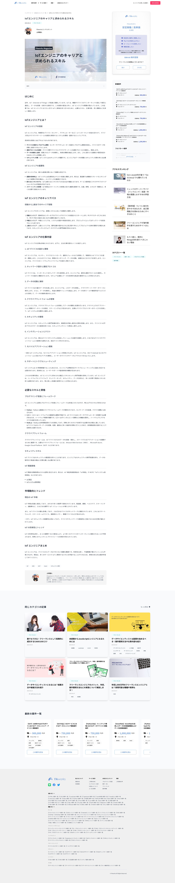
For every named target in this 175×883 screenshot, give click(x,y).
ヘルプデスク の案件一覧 (73, 846)
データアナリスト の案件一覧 (73, 865)
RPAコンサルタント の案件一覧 (112, 838)
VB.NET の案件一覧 (97, 804)
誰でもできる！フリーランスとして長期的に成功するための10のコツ (45, 640)
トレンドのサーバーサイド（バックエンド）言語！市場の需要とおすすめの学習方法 (138, 193)
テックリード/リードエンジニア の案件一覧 (60, 828)
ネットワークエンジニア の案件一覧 (87, 814)
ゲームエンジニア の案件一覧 (76, 820)
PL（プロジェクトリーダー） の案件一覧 (83, 828)
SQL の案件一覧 (72, 802)
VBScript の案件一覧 (74, 804)
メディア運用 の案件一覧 (88, 859)
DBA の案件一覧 (72, 814)
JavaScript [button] (81, 648)
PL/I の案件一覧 (108, 804)
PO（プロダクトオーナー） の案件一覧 (59, 832)
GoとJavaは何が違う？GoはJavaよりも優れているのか (137, 177)
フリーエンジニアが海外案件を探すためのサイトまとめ (138, 225)
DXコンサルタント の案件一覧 (80, 840)
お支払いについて (93, 786)
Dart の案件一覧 (103, 800)
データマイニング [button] (128, 650)
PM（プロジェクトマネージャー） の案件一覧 (60, 830)
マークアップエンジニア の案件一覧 (58, 820)
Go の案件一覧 (53, 800)
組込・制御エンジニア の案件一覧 (57, 822)
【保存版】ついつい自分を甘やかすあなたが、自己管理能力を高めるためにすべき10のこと (138, 210)
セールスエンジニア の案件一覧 (68, 818)
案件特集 (105, 788)
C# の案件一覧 (53, 802)
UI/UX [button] (89, 648)
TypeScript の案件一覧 (89, 796)
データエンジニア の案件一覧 (56, 865)
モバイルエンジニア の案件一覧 (57, 812)
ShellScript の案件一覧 (119, 804)
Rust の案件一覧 (122, 798)
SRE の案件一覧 (121, 812)
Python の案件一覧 (78, 798)
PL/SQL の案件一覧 (83, 802)
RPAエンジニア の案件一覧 (92, 820)
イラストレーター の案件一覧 (56, 852)
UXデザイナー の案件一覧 (70, 854)
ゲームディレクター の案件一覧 (95, 832)
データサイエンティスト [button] (119, 648)
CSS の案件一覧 (64, 796)
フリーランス (106, 786)
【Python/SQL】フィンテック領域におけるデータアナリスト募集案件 (96, 726)
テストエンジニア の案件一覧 (85, 818)
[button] (32, 635)
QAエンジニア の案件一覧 (101, 818)
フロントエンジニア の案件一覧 (75, 816)
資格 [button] (145, 650)
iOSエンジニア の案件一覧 (73, 812)
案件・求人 (105, 784)
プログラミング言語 (107, 781)
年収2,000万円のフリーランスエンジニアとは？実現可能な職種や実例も (130, 686)
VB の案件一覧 (62, 804)
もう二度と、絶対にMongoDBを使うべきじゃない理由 (137, 240)
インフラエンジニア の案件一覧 (107, 812)
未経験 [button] (72, 648)
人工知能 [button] (131, 648)
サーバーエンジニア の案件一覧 (57, 816)
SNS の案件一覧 (63, 859)
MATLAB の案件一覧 (101, 798)
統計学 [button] (139, 648)
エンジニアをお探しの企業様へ (140, 3)
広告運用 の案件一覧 (74, 859)
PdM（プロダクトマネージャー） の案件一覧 (85, 830)
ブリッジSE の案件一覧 (107, 820)
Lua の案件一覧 (93, 800)
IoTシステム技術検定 (33, 482)
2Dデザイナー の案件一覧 (72, 852)
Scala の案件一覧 (63, 800)
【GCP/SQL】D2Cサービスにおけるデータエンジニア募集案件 (66, 725)
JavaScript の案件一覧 (75, 796)
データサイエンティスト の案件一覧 (91, 865)
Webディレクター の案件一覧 (78, 832)
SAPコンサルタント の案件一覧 (94, 838)
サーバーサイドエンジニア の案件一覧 (94, 816)
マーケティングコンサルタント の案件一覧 (59, 840)
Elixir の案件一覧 (112, 798)
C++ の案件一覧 (62, 802)
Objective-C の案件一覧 (106, 802)
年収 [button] (72, 696)
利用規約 (77, 784)
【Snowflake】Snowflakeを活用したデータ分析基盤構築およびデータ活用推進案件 (125, 726)
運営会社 (77, 781)
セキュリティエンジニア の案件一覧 (107, 814)
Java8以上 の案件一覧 (115, 796)
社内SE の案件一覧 (54, 818)
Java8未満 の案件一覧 (102, 796)
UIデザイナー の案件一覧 (55, 854)
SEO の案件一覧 (53, 859)
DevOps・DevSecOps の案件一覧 (57, 814)
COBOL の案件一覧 (85, 804)
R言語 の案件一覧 (89, 798)
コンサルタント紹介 (94, 784)
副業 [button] (114, 653)
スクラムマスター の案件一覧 (105, 830)
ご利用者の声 (119, 781)
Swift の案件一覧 (94, 802)
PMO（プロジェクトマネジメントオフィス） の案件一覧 (109, 828)
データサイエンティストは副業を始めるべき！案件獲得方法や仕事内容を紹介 (129, 640)
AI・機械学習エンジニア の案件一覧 (111, 865)
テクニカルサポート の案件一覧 (57, 846)
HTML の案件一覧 (53, 796)
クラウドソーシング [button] (130, 653)
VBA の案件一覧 (53, 804)
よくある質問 (92, 788)
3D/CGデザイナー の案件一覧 (88, 852)
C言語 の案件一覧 (113, 800)
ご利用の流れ (92, 781)
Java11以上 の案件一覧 (55, 798)
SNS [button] (120, 653)
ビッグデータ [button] (116, 650)
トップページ (28, 13)
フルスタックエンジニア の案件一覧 (115, 816)
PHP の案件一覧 (73, 800)
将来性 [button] (96, 648)
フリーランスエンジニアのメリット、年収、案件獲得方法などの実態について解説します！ (87, 687)
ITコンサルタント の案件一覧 (56, 838)
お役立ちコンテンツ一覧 (40, 13)
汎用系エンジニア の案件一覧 (75, 822)
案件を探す (34, 3)
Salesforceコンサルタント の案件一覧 (75, 838)
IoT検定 (29, 479)
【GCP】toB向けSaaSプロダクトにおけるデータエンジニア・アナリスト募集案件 (38, 726)
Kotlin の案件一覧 (118, 802)
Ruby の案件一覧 (67, 798)
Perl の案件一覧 (83, 800)
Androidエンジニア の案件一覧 (89, 812)
